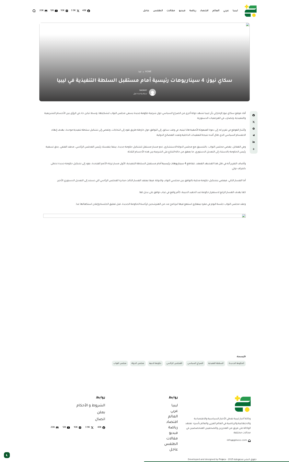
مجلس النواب (119, 363)
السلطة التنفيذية (216, 363)
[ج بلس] (251, 11)
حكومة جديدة (141, 113)
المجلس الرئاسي (174, 363)
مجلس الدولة (138, 363)
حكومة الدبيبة (155, 363)
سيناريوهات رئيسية (173, 163)
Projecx (222, 459)
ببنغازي (197, 204)
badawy (143, 90)
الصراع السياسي (195, 363)
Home (148, 72)
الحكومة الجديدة (236, 363)
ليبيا (139, 72)
